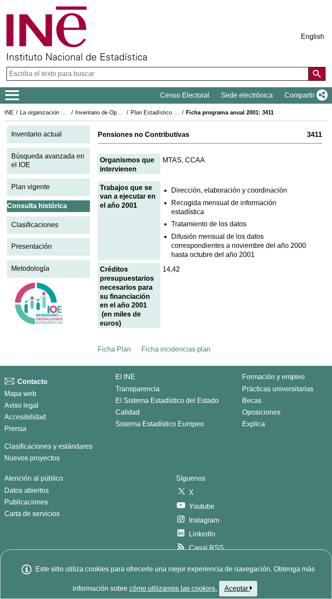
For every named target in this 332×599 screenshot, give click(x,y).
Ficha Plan (114, 349)
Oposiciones (261, 412)
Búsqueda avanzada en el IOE (47, 160)
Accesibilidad (25, 417)
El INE (125, 376)
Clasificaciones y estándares (48, 446)
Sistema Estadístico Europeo (159, 424)
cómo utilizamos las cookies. (173, 588)
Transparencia (137, 389)
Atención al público (33, 478)
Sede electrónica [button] (247, 95)
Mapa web (20, 393)
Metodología (30, 268)
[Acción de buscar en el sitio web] (317, 74)
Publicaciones (26, 502)
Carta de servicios (32, 513)
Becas (252, 400)
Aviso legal (21, 405)
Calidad (127, 412)
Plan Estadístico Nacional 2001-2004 (177, 112)
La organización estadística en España (68, 112)
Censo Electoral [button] (184, 95)
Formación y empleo (273, 376)
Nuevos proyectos (32, 458)
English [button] (312, 36)
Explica (253, 424)
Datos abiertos (26, 490)
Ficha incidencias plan (176, 349)
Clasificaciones (34, 224)
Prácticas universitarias (277, 389)
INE (9, 112)
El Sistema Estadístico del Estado (167, 400)
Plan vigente (30, 186)
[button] (304, 95)
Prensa (15, 428)
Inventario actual (36, 134)
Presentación (31, 246)
